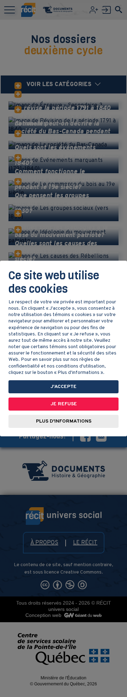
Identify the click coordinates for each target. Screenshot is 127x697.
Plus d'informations (63, 421)
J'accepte (63, 387)
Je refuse (63, 404)
